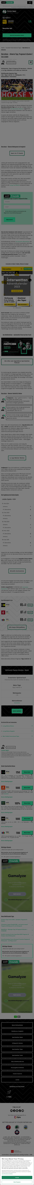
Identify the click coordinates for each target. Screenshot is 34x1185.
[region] (17, 1171)
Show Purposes (17, 1182)
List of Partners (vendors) (7, 1173)
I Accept (17, 1177)
